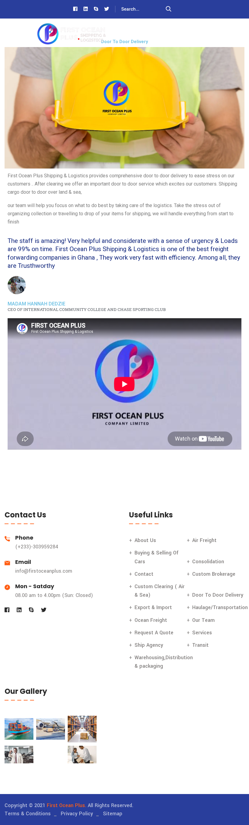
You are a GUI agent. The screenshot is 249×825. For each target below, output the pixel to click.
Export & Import (153, 607)
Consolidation (208, 561)
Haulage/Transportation (220, 607)
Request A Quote (154, 632)
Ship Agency (149, 645)
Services (202, 632)
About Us (145, 540)
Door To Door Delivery (217, 594)
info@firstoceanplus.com (43, 571)
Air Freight (204, 540)
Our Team (203, 620)
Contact (144, 574)
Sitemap (112, 813)
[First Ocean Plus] (71, 34)
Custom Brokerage (213, 574)
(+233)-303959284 (36, 546)
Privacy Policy (77, 813)
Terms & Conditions (28, 813)
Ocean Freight (151, 620)
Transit (200, 645)
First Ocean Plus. (66, 805)
